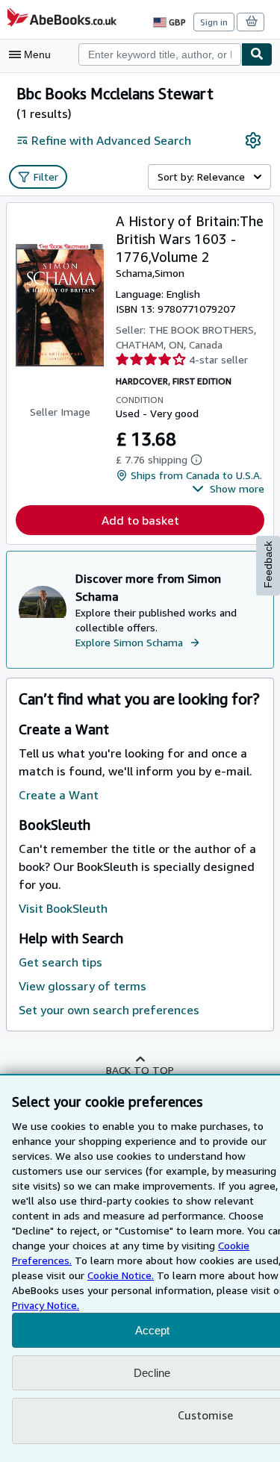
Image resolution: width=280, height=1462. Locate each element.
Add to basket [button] (140, 520)
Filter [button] (46, 176)
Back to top (140, 1069)
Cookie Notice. (120, 1275)
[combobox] (159, 54)
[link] (253, 140)
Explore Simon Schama (129, 642)
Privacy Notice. (45, 1305)
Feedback (268, 564)
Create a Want (59, 794)
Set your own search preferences (109, 1009)
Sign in (214, 22)
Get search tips (60, 962)
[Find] (257, 54)
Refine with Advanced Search (111, 140)
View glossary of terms (82, 985)
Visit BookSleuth (63, 908)
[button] (228, 488)
